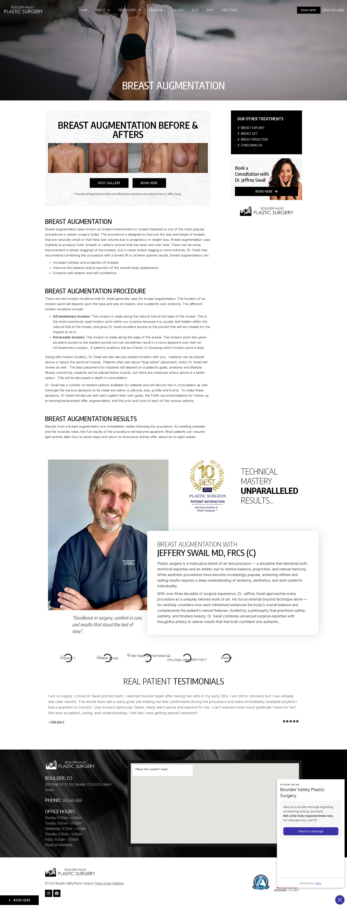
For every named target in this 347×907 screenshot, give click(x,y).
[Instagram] (48, 893)
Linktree (118, 883)
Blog (195, 10)
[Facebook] (56, 893)
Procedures (127, 10)
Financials (156, 10)
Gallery (178, 10)
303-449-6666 (72, 800)
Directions (229, 10)
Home (84, 10)
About (100, 10)
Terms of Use (103, 883)
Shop (210, 10)
